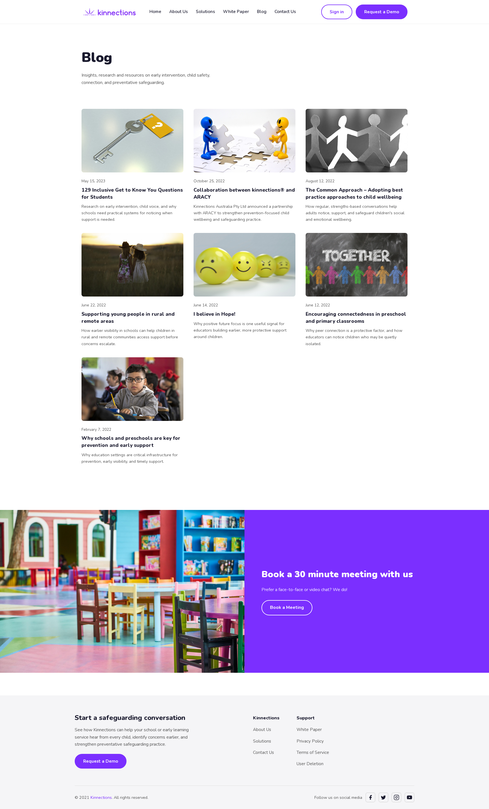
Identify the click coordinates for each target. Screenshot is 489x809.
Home (155, 11)
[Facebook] (370, 797)
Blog (262, 11)
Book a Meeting (287, 607)
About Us (178, 11)
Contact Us (285, 11)
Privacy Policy (310, 741)
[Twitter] (383, 797)
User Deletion (310, 764)
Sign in (337, 12)
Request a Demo (381, 12)
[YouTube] (409, 797)
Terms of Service (313, 752)
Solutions (205, 11)
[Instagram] (396, 797)
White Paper (236, 11)
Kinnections (101, 797)
